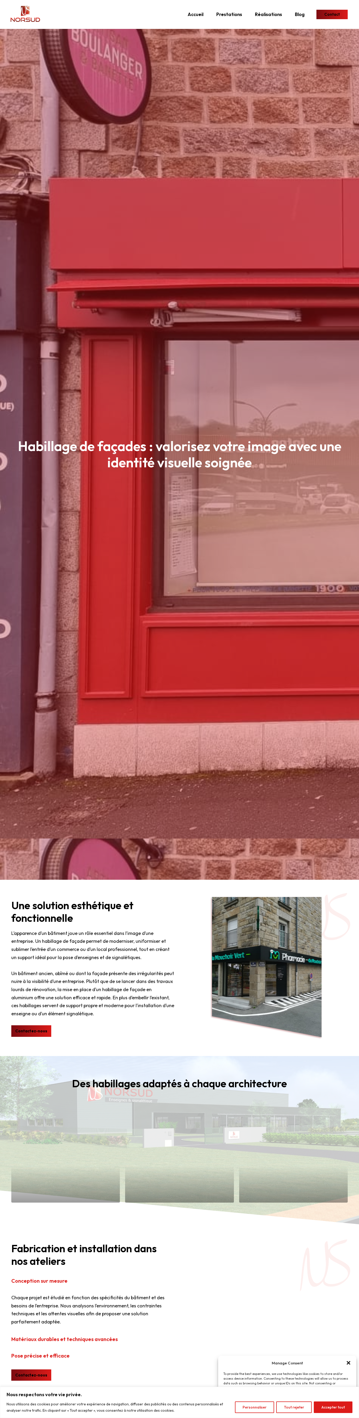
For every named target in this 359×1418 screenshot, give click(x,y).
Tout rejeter (294, 1407)
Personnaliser (254, 1407)
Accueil (195, 14)
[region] (179, 1402)
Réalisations (268, 14)
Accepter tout (333, 1407)
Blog (300, 14)
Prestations (229, 14)
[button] (348, 1362)
